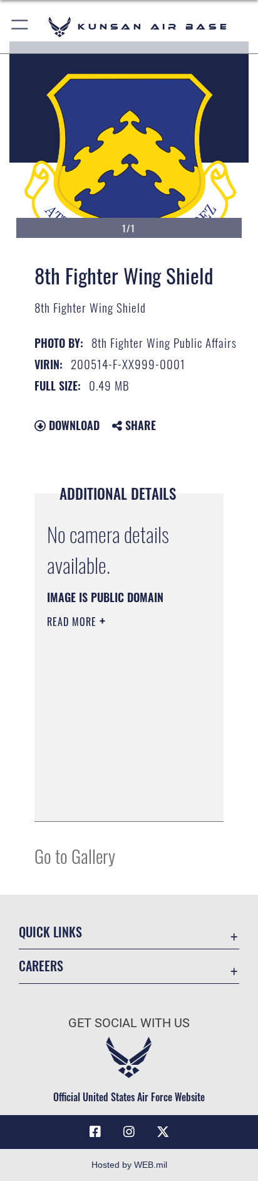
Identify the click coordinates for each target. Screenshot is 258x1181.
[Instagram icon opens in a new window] (129, 1132)
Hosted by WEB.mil (129, 1165)
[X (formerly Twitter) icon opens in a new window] (162, 1132)
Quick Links (50, 932)
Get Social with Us (129, 1023)
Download (73, 425)
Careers (41, 966)
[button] (20, 26)
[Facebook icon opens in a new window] (95, 1132)
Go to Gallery (74, 855)
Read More (73, 621)
